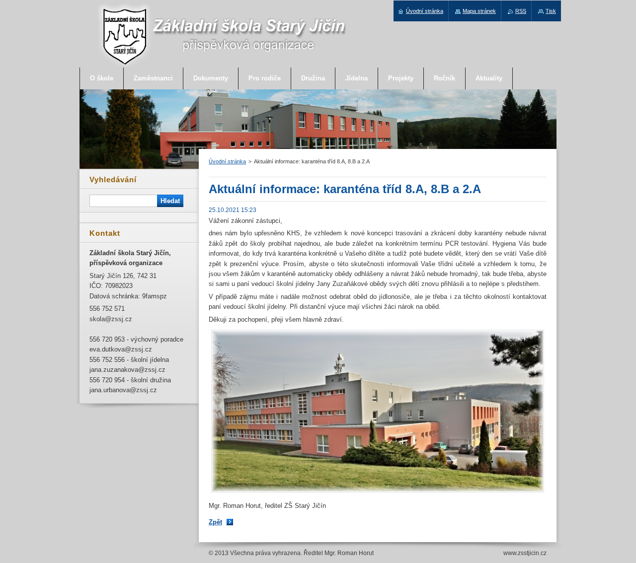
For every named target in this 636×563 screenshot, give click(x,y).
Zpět (215, 522)
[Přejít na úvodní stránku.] (222, 65)
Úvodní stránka (227, 161)
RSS (520, 11)
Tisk (551, 11)
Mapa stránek (479, 11)
